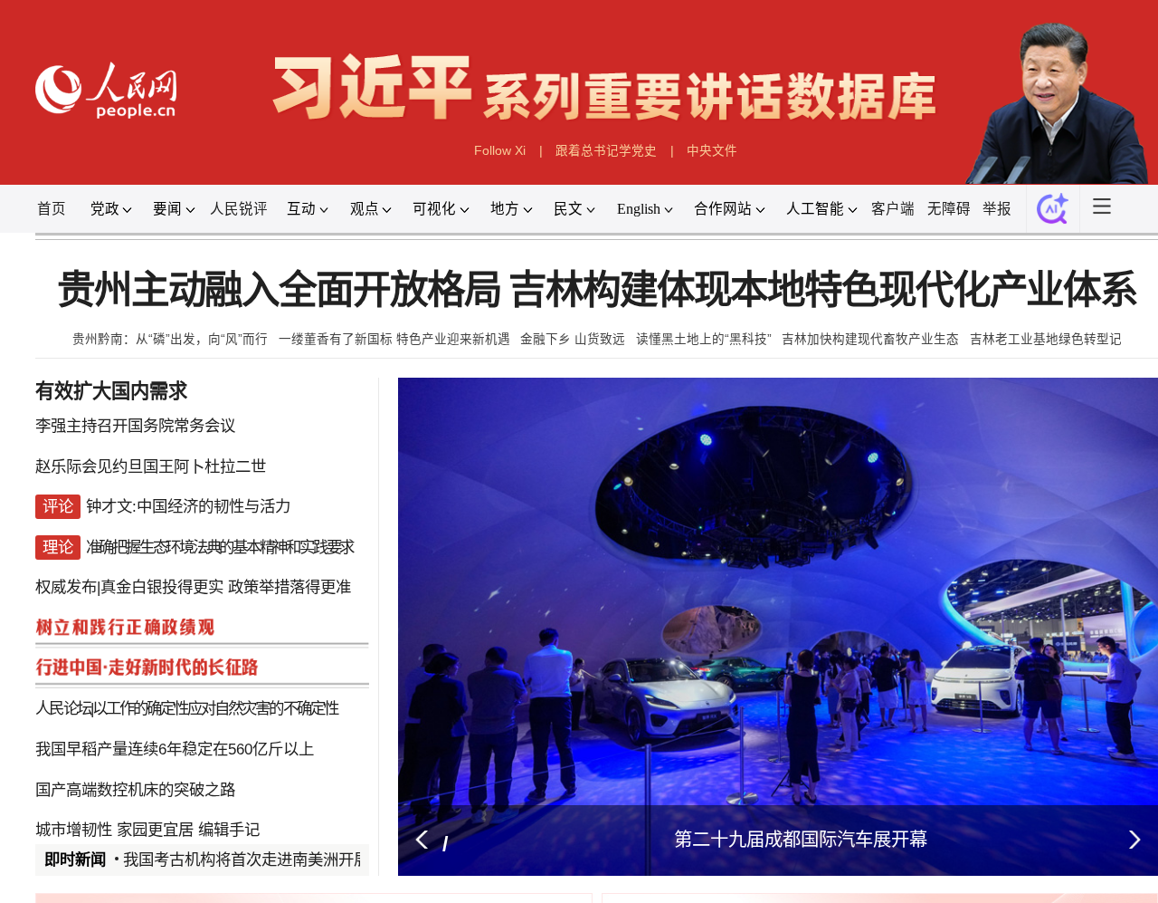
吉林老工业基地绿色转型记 (1046, 339)
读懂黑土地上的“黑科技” (704, 339)
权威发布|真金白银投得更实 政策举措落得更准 (193, 587)
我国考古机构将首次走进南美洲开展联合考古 (277, 859)
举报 (996, 208)
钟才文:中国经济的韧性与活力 (188, 506)
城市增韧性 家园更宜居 (114, 830)
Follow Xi (500, 151)
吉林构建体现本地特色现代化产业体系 (822, 290)
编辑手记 (229, 830)
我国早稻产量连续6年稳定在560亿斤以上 (174, 749)
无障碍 (949, 208)
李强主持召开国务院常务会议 (135, 426)
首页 (51, 208)
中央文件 (712, 151)
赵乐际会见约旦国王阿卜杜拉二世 (150, 466)
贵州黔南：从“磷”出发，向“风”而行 (170, 339)
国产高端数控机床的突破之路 (135, 790)
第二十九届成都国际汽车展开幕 (800, 840)
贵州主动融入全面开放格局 (278, 290)
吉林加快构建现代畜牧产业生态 (870, 339)
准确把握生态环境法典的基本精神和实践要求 (219, 547)
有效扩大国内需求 (111, 391)
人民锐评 (239, 208)
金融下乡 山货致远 (572, 339)
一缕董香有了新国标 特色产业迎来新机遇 (394, 339)
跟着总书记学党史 (606, 151)
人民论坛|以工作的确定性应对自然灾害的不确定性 (186, 708)
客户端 (893, 208)
